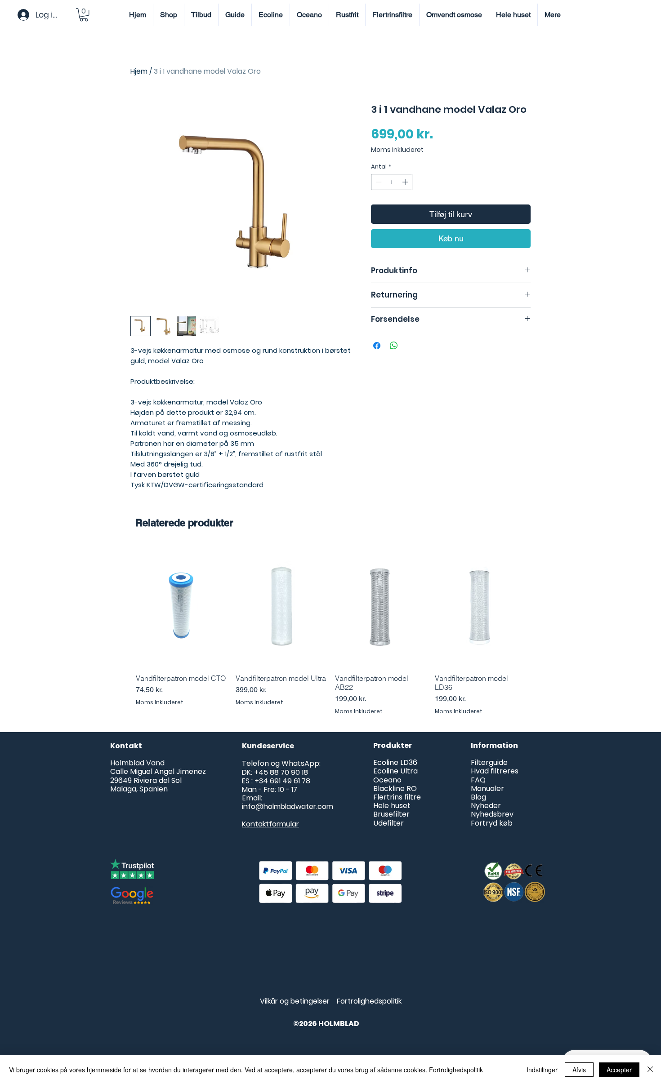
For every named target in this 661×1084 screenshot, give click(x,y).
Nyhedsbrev (492, 814)
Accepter (619, 1069)
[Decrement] (377, 182)
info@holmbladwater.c (282, 806)
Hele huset (392, 805)
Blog (478, 797)
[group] (330, 630)
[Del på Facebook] (376, 345)
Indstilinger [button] (542, 1069)
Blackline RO (395, 788)
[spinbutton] (392, 182)
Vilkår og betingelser (295, 1001)
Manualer (487, 788)
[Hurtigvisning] (181, 606)
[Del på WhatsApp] (394, 345)
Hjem (138, 71)
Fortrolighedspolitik (369, 1001)
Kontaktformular (270, 824)
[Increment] (406, 182)
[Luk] (650, 1069)
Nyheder (486, 805)
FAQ (478, 780)
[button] (84, 14)
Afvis (579, 1069)
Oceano (388, 780)
